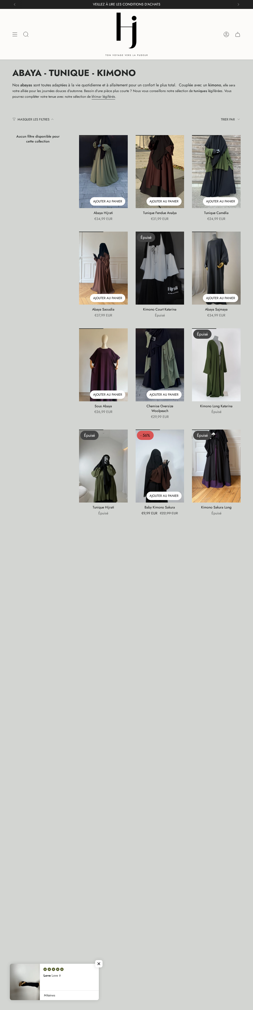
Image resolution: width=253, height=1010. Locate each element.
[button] (99, 963)
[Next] (238, 4)
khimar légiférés (103, 96)
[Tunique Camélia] (216, 171)
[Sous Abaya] (103, 364)
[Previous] (14, 4)
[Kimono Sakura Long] (216, 466)
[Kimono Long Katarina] (216, 364)
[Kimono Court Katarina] (160, 268)
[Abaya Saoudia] (103, 268)
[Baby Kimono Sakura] (160, 466)
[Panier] (237, 34)
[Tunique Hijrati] (103, 466)
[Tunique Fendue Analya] (160, 171)
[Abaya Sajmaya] (216, 268)
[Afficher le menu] (15, 34)
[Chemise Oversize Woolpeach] (160, 364)
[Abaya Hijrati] (103, 171)
